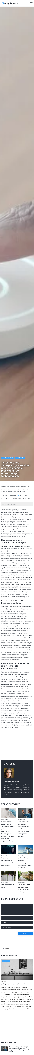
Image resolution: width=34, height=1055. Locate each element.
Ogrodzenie (20, 457)
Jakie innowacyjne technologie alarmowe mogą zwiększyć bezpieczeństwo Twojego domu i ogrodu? (24, 829)
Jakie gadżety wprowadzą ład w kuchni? (14, 984)
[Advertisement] (17, 744)
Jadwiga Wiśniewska (9, 495)
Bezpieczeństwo (8, 457)
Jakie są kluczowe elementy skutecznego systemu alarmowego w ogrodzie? (25, 862)
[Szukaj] (3, 948)
